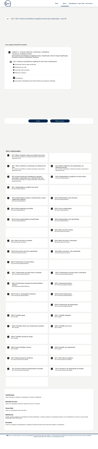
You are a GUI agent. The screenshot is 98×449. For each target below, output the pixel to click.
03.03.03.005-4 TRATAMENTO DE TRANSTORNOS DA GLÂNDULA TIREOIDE (34, 81)
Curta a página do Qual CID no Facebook (16, 44)
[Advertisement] (49, 32)
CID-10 (64, 3)
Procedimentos (73, 3)
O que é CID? (81, 3)
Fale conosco (89, 3)
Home (56, 3)
